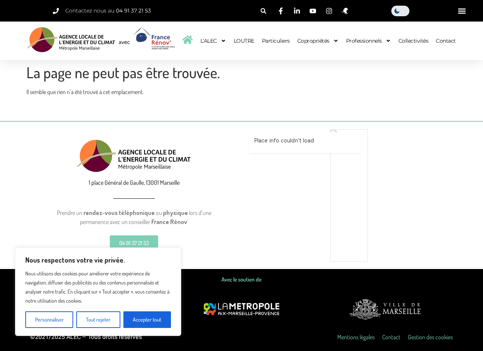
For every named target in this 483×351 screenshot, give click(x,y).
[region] (98, 291)
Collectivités (413, 40)
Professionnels (364, 40)
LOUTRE (244, 40)
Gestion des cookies (430, 337)
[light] (400, 11)
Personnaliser (49, 319)
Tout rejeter (98, 319)
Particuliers (276, 40)
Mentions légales (356, 337)
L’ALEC (208, 40)
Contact (446, 40)
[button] (263, 11)
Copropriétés (313, 40)
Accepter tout (147, 319)
